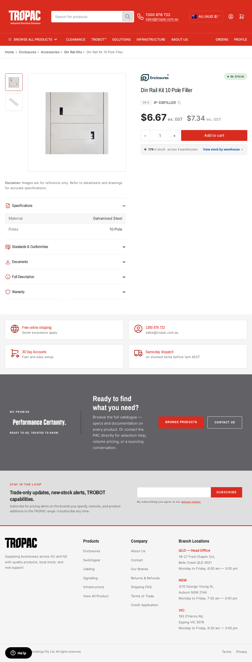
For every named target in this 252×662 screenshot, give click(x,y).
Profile (240, 39)
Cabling (88, 569)
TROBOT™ (98, 39)
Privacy (241, 652)
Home (9, 52)
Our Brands (139, 569)
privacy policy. (191, 501)
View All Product (96, 596)
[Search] (127, 16)
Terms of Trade (142, 596)
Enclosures (27, 52)
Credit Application (144, 605)
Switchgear (91, 560)
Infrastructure (151, 39)
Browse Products (181, 422)
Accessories (50, 52)
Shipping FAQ (141, 587)
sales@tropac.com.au (162, 19)
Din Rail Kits (73, 52)
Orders (222, 39)
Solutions (121, 39)
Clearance (75, 39)
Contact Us (225, 422)
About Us (179, 39)
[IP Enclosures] (175, 77)
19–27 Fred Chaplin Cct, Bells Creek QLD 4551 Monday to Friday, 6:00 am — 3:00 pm (208, 562)
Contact (137, 560)
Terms (226, 652)
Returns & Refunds (145, 578)
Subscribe (226, 492)
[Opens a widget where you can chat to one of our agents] (18, 653)
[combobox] (92, 16)
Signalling (90, 578)
